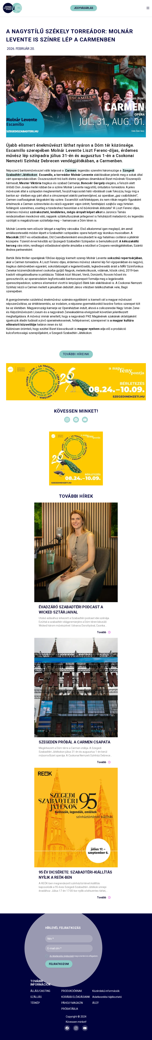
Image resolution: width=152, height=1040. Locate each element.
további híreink (76, 354)
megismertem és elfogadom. (74, 956)
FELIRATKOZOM (59, 964)
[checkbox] (46, 956)
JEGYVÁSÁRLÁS (83, 8)
